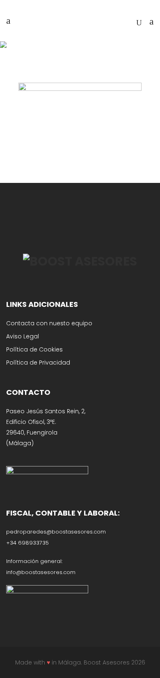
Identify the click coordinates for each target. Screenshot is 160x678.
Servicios (71, 54)
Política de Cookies (34, 349)
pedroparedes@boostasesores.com (56, 532)
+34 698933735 (27, 543)
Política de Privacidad (38, 362)
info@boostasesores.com (40, 572)
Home (45, 54)
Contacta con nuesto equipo (49, 323)
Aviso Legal (22, 336)
